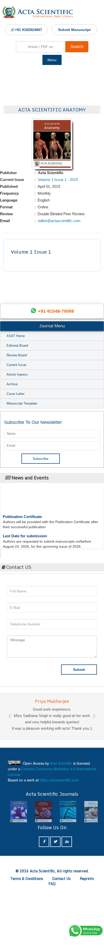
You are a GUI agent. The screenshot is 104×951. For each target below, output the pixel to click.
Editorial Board (17, 345)
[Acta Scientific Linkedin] (67, 842)
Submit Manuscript (74, 30)
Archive (12, 384)
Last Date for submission (25, 533)
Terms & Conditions (26, 878)
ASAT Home (16, 336)
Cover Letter (15, 394)
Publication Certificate (22, 513)
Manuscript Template (22, 403)
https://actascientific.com (59, 779)
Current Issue (16, 365)
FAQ (52, 884)
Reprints (87, 878)
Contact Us (61, 878)
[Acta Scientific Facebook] (44, 842)
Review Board (17, 355)
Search (76, 46)
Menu (52, 60)
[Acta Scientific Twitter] (55, 842)
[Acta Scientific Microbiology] (43, 812)
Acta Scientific (20, 552)
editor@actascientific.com (59, 221)
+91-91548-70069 (56, 311)
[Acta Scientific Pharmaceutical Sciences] (68, 812)
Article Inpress (17, 374)
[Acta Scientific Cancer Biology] (18, 812)
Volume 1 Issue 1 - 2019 (57, 179)
